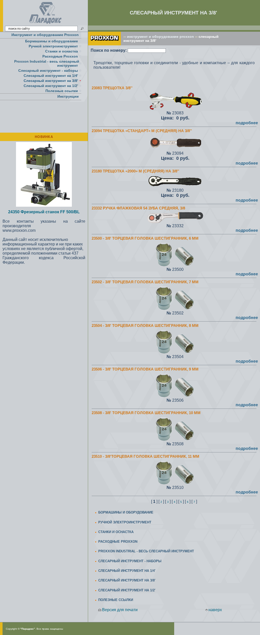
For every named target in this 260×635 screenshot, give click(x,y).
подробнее (247, 123)
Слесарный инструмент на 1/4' (51, 76)
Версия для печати (120, 610)
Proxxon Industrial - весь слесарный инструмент (46, 63)
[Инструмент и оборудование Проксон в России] (45, 24)
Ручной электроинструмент (53, 46)
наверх (215, 610)
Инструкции (68, 96)
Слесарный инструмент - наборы (48, 70)
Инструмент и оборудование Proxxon (45, 35)
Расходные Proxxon (60, 56)
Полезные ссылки (61, 91)
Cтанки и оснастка (61, 51)
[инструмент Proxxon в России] (104, 44)
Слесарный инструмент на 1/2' (51, 86)
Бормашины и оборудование (51, 41)
